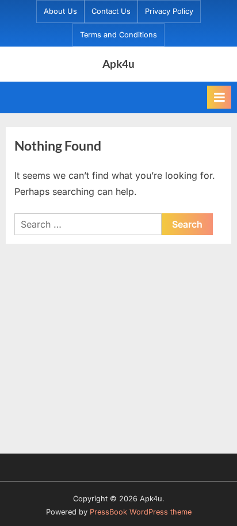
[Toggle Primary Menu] (219, 97)
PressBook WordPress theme (141, 512)
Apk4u (118, 63)
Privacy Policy (169, 11)
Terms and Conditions (118, 34)
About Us (60, 11)
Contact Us (111, 11)
